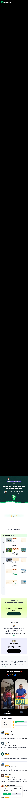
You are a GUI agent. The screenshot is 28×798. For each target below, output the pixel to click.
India (16, 793)
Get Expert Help (14, 651)
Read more (3, 666)
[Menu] (25, 2)
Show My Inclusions (14, 613)
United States (7, 793)
